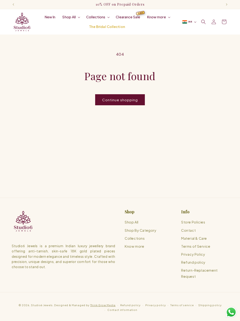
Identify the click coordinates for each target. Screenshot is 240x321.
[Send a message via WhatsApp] (231, 312)
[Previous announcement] (13, 4)
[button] (71, 17)
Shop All (132, 222)
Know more (134, 246)
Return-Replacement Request (199, 273)
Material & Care (194, 238)
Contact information (122, 309)
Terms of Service (195, 246)
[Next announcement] (226, 4)
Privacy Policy (193, 254)
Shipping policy (210, 305)
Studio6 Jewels (42, 305)
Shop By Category (141, 230)
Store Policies (193, 222)
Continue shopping (120, 100)
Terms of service (182, 305)
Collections (135, 238)
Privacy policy (155, 305)
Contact (188, 230)
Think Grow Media (103, 305)
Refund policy (193, 262)
